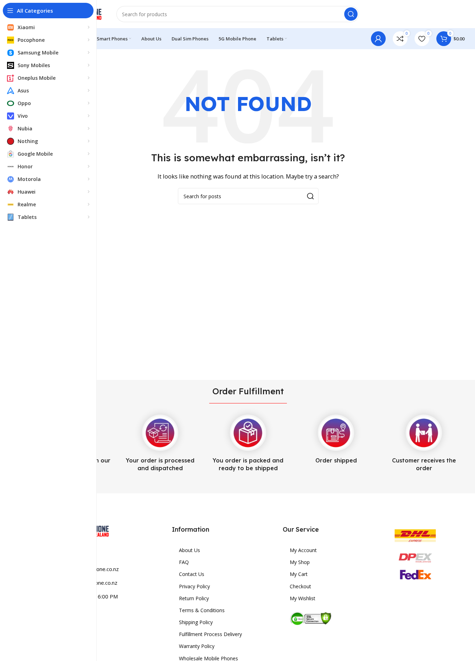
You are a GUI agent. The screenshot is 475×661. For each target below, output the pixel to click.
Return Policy (194, 598)
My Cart (299, 574)
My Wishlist (302, 598)
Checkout (300, 586)
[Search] (351, 14)
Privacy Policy (194, 586)
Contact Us (191, 574)
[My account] (378, 39)
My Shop (300, 562)
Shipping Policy (196, 622)
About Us (189, 550)
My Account (303, 550)
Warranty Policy (196, 646)
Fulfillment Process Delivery (210, 634)
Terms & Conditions (202, 610)
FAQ (184, 562)
